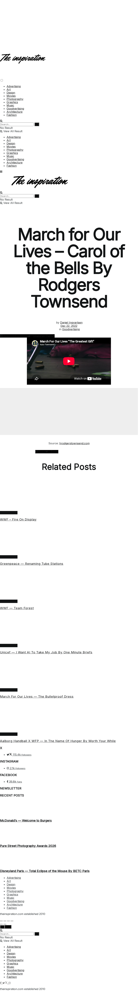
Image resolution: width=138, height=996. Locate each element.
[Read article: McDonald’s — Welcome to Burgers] (69, 807)
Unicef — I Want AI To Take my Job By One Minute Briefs (46, 652)
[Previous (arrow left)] (1, 924)
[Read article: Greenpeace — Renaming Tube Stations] (69, 539)
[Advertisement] (69, 23)
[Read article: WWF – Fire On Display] (69, 495)
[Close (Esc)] (1, 920)
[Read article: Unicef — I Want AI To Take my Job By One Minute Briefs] (69, 628)
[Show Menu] (1, 171)
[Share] (5, 920)
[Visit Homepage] (23, 61)
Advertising (14, 86)
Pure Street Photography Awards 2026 (28, 846)
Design (11, 92)
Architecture (15, 111)
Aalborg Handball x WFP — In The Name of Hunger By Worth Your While (58, 741)
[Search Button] (1, 120)
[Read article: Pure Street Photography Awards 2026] (69, 833)
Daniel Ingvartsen (71, 322)
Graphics (12, 102)
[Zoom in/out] (12, 920)
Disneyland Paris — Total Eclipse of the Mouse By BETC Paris (45, 871)
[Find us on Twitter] (5, 983)
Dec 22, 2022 (69, 326)
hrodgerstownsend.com (74, 443)
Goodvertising (15, 108)
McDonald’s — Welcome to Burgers (26, 820)
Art (9, 89)
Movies (11, 96)
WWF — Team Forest (17, 608)
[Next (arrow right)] (5, 924)
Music (10, 105)
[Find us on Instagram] (9, 983)
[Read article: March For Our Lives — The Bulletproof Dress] (69, 672)
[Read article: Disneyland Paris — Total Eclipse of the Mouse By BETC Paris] (69, 858)
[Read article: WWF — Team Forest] (69, 584)
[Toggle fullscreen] (8, 920)
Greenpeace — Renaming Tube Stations (31, 564)
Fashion (12, 115)
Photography (15, 99)
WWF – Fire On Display (18, 519)
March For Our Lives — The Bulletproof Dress (37, 696)
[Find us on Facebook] (1, 983)
